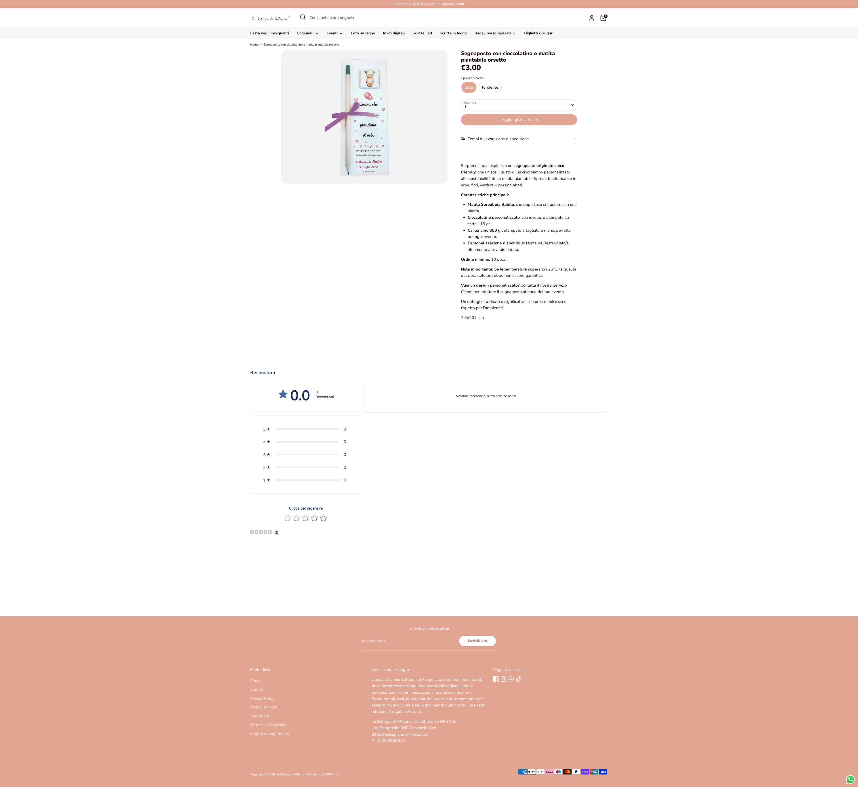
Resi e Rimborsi (264, 707)
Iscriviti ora (477, 640)
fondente (490, 87)
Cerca (255, 680)
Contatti (257, 689)
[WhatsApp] (511, 679)
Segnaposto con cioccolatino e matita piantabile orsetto (301, 44)
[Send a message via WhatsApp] (850, 779)
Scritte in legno (453, 33)
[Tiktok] (518, 679)
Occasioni (305, 33)
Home (254, 44)
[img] (261, 532)
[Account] (591, 17)
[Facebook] (495, 679)
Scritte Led (422, 33)
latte (469, 87)
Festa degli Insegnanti (269, 33)
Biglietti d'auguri (538, 33)
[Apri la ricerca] (302, 17)
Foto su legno (363, 33)
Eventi (333, 33)
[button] (305, 429)
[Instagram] (503, 679)
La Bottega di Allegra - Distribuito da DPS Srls (306, 774)
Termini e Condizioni (268, 725)
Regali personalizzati (493, 33)
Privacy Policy (262, 698)
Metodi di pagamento (269, 733)
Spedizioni (259, 716)
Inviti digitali (394, 33)
